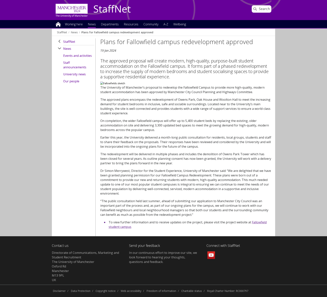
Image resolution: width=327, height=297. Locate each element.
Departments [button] (110, 24)
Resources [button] (131, 24)
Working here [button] (74, 24)
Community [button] (150, 24)
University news (74, 74)
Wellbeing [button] (179, 24)
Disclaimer (59, 291)
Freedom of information (161, 291)
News (74, 32)
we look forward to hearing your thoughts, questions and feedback (163, 257)
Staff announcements (74, 65)
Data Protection (80, 291)
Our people (71, 81)
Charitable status (191, 291)
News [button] (92, 24)
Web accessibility (131, 291)
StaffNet (112, 9)
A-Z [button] (166, 24)
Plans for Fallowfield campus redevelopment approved (117, 32)
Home (58, 24)
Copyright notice (106, 291)
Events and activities (77, 56)
